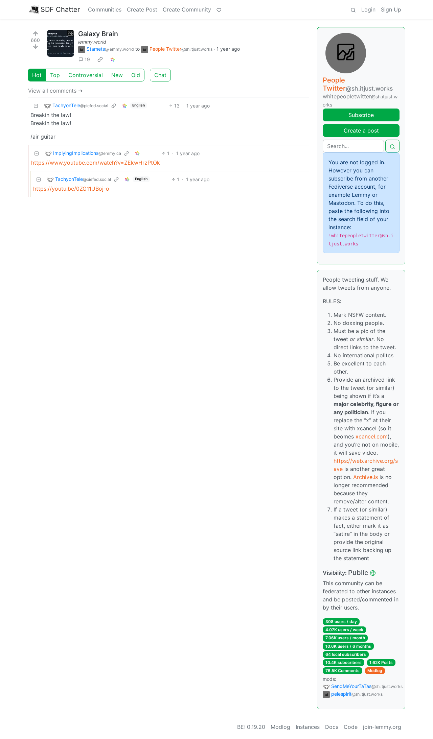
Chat (160, 75)
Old (135, 75)
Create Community (187, 9)
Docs (331, 726)
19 (87, 59)
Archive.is (365, 477)
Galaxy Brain (98, 34)
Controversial (85, 75)
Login (368, 9)
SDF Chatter (60, 9)
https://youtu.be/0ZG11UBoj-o (71, 188)
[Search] (353, 9)
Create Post (142, 9)
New (117, 75)
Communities (104, 9)
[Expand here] (60, 43)
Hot (37, 75)
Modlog (374, 670)
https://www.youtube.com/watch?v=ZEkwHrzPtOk (95, 162)
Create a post (361, 130)
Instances (308, 726)
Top (55, 75)
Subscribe (361, 115)
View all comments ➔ (55, 90)
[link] (100, 59)
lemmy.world (92, 42)
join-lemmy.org (382, 726)
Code (351, 726)
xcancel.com (372, 436)
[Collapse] (35, 105)
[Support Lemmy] (219, 9)
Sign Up (391, 9)
